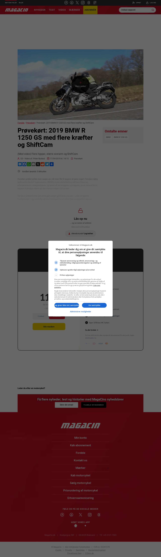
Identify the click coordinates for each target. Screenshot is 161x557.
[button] (80, 275)
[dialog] (80, 278)
